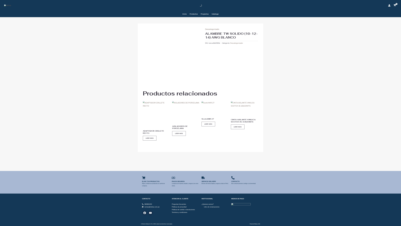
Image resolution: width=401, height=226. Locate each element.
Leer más (150, 138)
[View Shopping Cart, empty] (395, 5)
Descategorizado (212, 29)
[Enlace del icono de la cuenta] (389, 5)
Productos (194, 14)
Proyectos (205, 14)
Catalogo (215, 14)
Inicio (184, 14)
